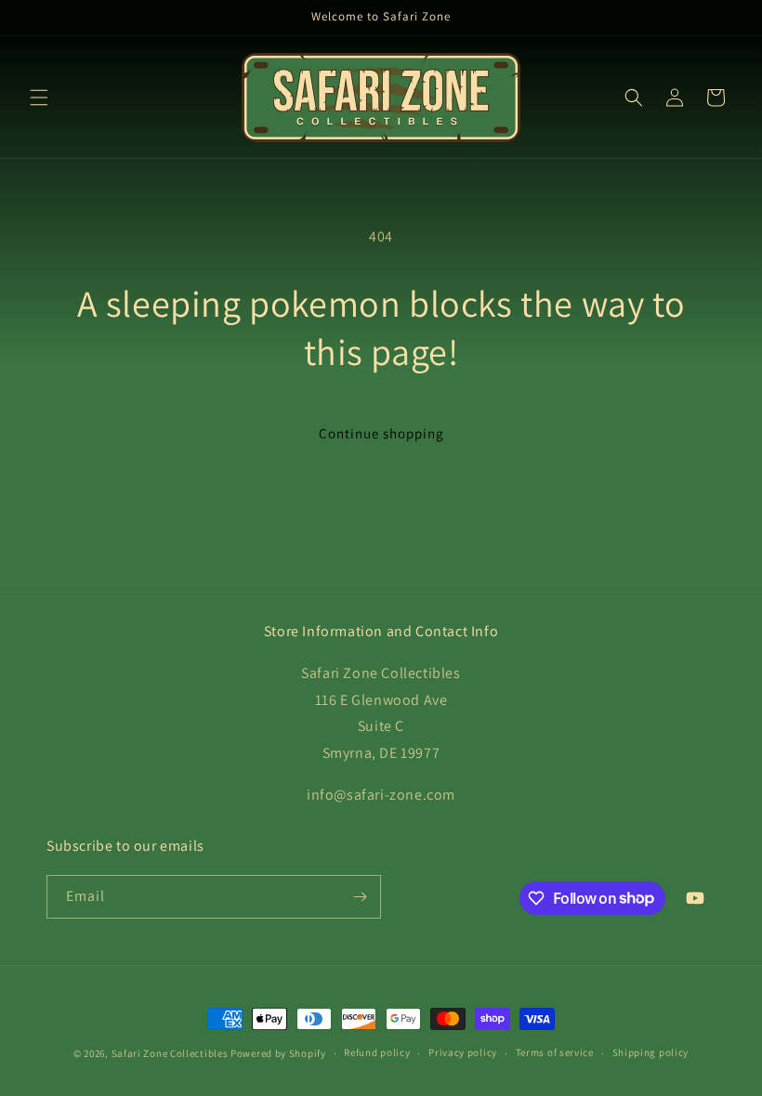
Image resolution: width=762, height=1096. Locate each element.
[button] (39, 97)
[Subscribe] (359, 897)
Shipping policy (651, 1052)
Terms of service (555, 1052)
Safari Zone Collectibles (170, 1053)
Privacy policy (462, 1052)
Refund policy (377, 1052)
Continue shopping (381, 433)
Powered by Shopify (278, 1053)
